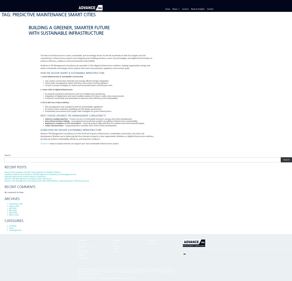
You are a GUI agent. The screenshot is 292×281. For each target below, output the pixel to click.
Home (167, 9)
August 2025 (14, 206)
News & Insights (198, 9)
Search (7, 155)
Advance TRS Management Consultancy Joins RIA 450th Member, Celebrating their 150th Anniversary (47, 181)
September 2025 (16, 204)
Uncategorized (15, 230)
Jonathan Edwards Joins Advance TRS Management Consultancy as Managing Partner (40, 174)
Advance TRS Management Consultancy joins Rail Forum (28, 179)
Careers (185, 9)
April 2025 (13, 213)
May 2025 (13, 210)
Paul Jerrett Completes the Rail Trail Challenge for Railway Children (33, 172)
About (174, 9)
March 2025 (14, 215)
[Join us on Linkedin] (184, 254)
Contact (210, 9)
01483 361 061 (82, 244)
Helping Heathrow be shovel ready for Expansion (25, 176)
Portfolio (12, 226)
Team (11, 228)
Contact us (44, 144)
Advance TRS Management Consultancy (105, 278)
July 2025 (12, 208)
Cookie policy (153, 244)
